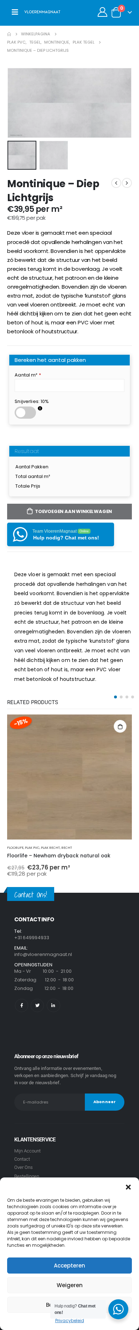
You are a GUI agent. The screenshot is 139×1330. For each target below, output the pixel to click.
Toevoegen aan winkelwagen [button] (120, 726)
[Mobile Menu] (15, 12)
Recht (66, 847)
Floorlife (15, 847)
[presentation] (16, 103)
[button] (128, 1186)
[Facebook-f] (21, 1005)
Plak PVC (32, 847)
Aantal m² (28, 375)
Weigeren (70, 1285)
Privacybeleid (69, 1320)
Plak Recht (50, 847)
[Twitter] (37, 1005)
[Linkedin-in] (53, 1005)
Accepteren (69, 1265)
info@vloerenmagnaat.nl (43, 954)
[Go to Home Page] (9, 34)
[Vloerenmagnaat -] (42, 12)
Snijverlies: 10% (32, 401)
